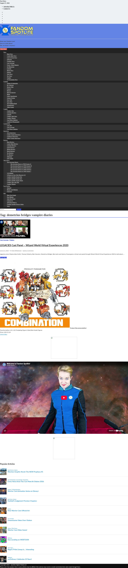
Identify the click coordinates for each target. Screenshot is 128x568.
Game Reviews (11, 147)
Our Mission (10, 197)
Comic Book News (11, 56)
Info (4, 193)
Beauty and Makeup (12, 189)
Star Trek (9, 100)
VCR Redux (10, 173)
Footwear (9, 191)
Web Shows (6, 160)
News (4, 52)
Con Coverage (10, 63)
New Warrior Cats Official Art (19, 511)
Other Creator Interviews (13, 138)
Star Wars (9, 101)
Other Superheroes (12, 96)
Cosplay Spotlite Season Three (15, 180)
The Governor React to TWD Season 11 (20, 164)
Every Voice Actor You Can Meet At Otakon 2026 (26, 481)
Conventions (6, 123)
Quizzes (9, 72)
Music (8, 94)
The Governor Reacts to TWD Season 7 (20, 171)
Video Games (10, 107)
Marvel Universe (11, 92)
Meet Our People (11, 195)
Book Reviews (10, 142)
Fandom (5, 81)
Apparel (9, 188)
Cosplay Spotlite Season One (14, 177)
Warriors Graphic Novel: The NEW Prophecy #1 (25, 472)
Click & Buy (3, 334)
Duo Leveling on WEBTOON (18, 540)
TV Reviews (10, 155)
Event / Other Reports (13, 65)
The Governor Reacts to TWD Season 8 (20, 169)
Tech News (9, 74)
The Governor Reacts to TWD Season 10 (21, 166)
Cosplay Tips (10, 111)
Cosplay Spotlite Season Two (14, 178)
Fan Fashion (6, 186)
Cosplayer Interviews (12, 136)
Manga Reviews (11, 149)
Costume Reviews (11, 112)
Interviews (6, 131)
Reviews (5, 140)
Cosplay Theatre (11, 118)
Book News (10, 54)
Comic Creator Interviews (14, 134)
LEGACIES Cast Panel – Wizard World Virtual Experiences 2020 (34, 245)
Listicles (9, 68)
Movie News (10, 70)
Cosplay (5, 109)
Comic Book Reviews (12, 144)
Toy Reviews (10, 153)
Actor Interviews (11, 133)
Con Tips (9, 125)
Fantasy (9, 89)
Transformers (10, 105)
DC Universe (10, 85)
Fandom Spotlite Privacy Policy (15, 204)
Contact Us (6, 8)
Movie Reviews (11, 151)
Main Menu (3, 49)
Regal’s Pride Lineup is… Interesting (21, 549)
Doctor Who (10, 87)
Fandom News (10, 61)
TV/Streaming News (12, 79)
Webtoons (9, 156)
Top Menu (3, 1)
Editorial (9, 59)
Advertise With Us (8, 6)
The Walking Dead (12, 103)
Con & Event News (12, 57)
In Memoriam (10, 67)
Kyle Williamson (17, 250)
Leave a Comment (28, 250)
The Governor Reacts (12, 162)
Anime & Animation (12, 83)
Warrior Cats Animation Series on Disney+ (23, 491)
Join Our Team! (11, 199)
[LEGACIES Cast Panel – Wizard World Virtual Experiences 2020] (64, 229)
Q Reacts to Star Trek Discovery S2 (16, 175)
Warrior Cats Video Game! (17, 530)
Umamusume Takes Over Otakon (20, 520)
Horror (9, 90)
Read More (3, 257)
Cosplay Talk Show (12, 116)
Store (8, 206)
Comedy (9, 114)
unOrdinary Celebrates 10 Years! (20, 559)
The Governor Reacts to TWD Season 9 (20, 167)
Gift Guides (10, 158)
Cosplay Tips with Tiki (13, 182)
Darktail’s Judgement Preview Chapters (22, 501)
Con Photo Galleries (12, 120)
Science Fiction (11, 98)
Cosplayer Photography (13, 122)
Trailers (9, 78)
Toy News (9, 76)
